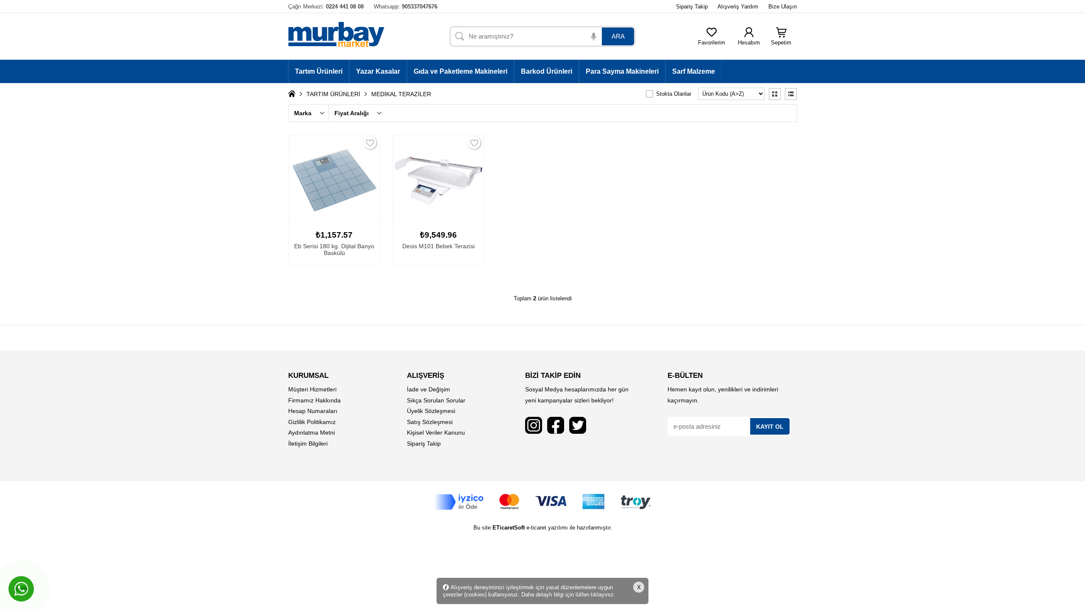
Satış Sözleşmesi (430, 422)
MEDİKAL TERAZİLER (401, 94)
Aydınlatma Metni (311, 432)
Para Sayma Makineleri (622, 71)
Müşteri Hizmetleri (312, 389)
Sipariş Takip (692, 6)
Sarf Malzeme (693, 71)
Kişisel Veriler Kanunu (436, 432)
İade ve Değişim (428, 389)
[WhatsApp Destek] (21, 589)
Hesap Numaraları (312, 411)
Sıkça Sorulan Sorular (436, 400)
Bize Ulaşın (782, 6)
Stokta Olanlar (673, 94)
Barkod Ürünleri (546, 71)
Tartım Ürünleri (318, 71)
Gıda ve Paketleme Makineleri (460, 71)
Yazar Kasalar (378, 71)
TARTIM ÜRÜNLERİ (333, 94)
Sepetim (781, 42)
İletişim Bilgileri (308, 443)
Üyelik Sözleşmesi (431, 411)
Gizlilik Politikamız (312, 422)
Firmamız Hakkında (314, 400)
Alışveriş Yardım (738, 6)
